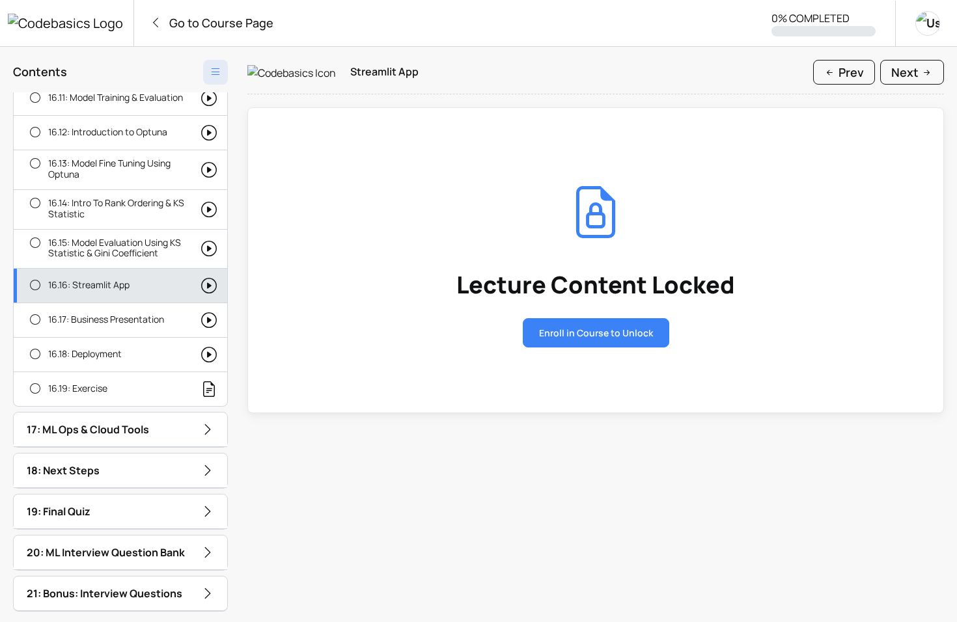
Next (906, 72)
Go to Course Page (220, 23)
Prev (850, 72)
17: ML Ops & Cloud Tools (88, 429)
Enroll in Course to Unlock (596, 333)
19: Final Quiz (58, 511)
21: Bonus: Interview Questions (104, 593)
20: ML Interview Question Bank (106, 552)
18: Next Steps (63, 470)
